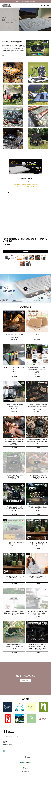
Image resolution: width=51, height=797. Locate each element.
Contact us (5, 746)
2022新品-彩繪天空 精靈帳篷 (12, 42)
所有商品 (5, 741)
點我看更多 (4, 55)
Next (48, 21)
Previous (2, 21)
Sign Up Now (25, 680)
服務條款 (23, 771)
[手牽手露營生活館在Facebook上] (4, 751)
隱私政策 (27, 771)
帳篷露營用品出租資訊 (7, 744)
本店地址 (5, 742)
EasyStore (20, 736)
